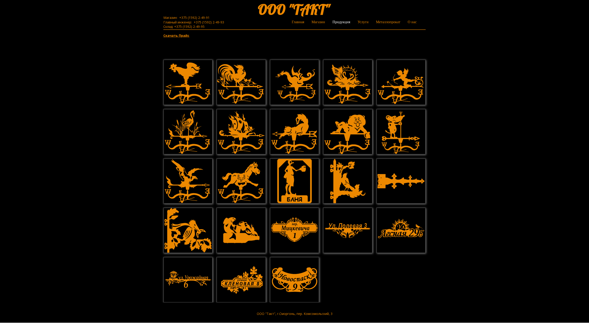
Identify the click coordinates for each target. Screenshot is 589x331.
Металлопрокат (388, 22)
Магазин (318, 22)
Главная (298, 22)
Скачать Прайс (176, 35)
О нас (412, 22)
